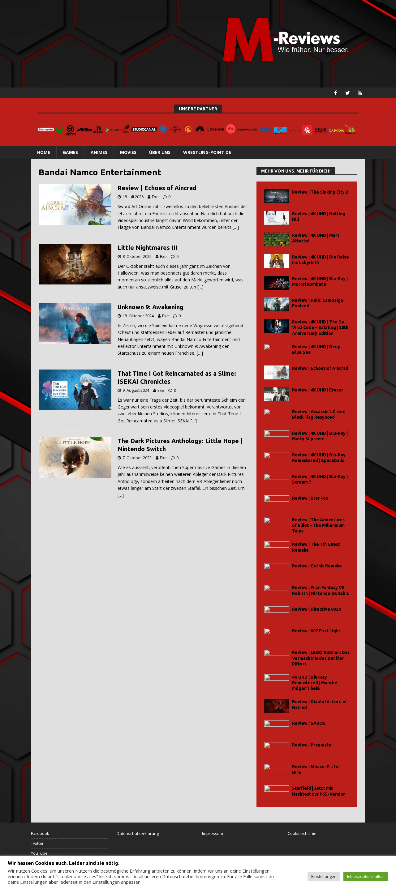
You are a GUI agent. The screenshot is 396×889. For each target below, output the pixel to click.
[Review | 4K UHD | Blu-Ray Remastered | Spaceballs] (276, 459)
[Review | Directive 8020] (276, 613)
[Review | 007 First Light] (276, 635)
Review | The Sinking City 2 (320, 192)
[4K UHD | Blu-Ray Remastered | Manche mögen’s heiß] (276, 681)
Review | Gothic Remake (317, 565)
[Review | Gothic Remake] (276, 570)
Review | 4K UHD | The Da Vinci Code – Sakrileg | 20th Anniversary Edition (320, 327)
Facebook (40, 833)
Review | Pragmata (311, 744)
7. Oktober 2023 (137, 457)
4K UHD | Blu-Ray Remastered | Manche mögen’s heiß (314, 683)
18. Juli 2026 (133, 196)
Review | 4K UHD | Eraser (317, 389)
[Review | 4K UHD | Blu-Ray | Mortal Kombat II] (276, 283)
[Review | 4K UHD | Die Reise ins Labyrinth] (276, 261)
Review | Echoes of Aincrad (157, 187)
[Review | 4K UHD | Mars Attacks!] (276, 239)
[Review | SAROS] (276, 727)
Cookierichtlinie (302, 833)
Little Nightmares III (148, 247)
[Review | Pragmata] (276, 749)
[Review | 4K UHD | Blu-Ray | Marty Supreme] (276, 437)
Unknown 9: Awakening (150, 306)
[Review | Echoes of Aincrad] (276, 372)
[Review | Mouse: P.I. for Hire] (276, 771)
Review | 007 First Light (316, 630)
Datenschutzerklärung (138, 833)
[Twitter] (347, 93)
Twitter (37, 843)
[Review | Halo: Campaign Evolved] (276, 304)
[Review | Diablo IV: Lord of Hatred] (276, 706)
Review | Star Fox (310, 498)
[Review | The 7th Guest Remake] (276, 548)
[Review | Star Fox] (276, 502)
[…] (236, 227)
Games (70, 152)
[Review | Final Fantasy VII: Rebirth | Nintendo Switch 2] (276, 592)
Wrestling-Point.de (207, 152)
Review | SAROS (309, 723)
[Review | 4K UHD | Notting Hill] (276, 218)
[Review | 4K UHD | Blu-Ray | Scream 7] (276, 481)
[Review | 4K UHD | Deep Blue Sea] (276, 351)
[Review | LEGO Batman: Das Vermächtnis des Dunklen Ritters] (276, 657)
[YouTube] (359, 93)
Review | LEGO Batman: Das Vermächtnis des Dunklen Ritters (321, 658)
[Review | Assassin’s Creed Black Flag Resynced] (276, 416)
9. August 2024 (136, 390)
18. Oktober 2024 (138, 315)
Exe (155, 196)
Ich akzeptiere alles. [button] (366, 876)
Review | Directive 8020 (316, 609)
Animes (99, 152)
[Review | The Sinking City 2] (276, 196)
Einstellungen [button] (324, 876)
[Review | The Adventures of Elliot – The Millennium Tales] (276, 524)
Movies (128, 152)
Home (43, 152)
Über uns (159, 152)
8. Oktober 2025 (137, 256)
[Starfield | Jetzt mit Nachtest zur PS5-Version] (276, 792)
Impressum (212, 833)
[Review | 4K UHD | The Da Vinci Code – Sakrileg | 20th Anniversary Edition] (276, 326)
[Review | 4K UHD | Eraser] (276, 394)
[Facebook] (335, 93)
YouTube (39, 853)
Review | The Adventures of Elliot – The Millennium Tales (318, 525)
